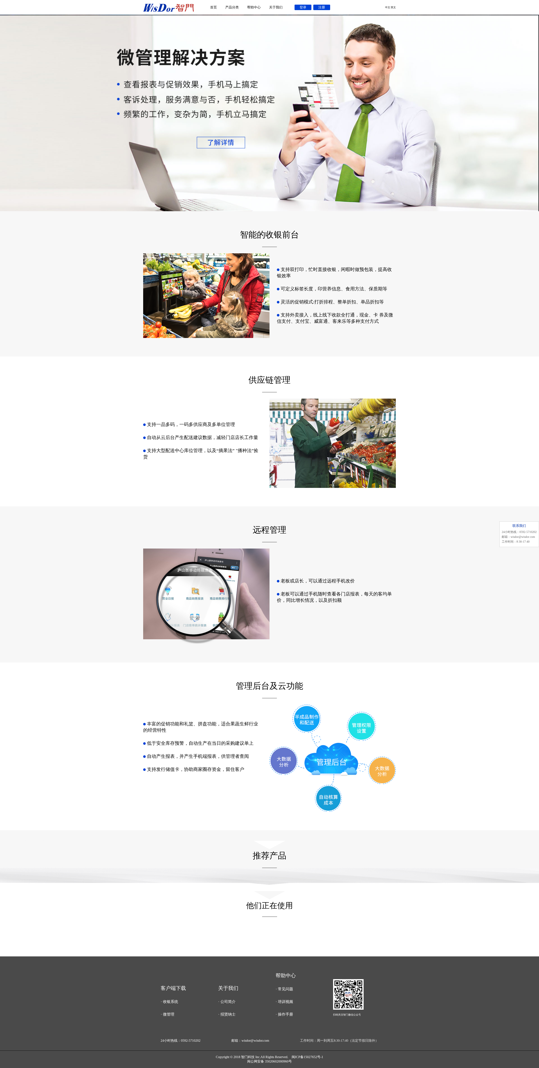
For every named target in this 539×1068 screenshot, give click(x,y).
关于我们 (276, 7)
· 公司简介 (227, 1002)
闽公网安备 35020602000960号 (269, 1061)
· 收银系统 (169, 1002)
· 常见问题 (284, 989)
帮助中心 (254, 7)
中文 (387, 7)
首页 (213, 7)
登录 (303, 7)
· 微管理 (167, 1014)
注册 (321, 7)
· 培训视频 (284, 1002)
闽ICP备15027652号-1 (307, 1057)
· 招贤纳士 (227, 1014)
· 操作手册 (284, 1014)
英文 (393, 7)
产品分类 (232, 7)
